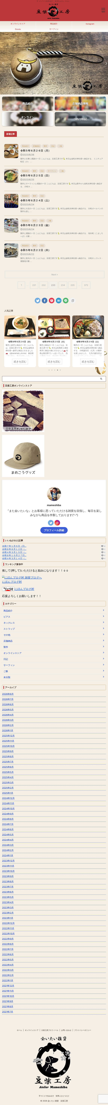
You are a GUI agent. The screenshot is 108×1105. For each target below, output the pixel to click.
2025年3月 (8, 782)
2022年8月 (8, 944)
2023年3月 (8, 907)
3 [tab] (54, 370)
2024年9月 (8, 813)
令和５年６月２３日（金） (35, 225)
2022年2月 (8, 975)
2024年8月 (8, 819)
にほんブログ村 (12, 581)
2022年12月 (8, 923)
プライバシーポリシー (82, 1030)
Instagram (90, 24)
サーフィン (53, 29)
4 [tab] (57, 370)
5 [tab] (60, 370)
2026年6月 (8, 704)
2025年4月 (8, 777)
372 (86, 285)
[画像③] (54, 1091)
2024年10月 (8, 808)
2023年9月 (8, 876)
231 (34, 285)
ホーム (19, 1030)
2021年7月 (7, 1011)
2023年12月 (8, 860)
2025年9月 (8, 751)
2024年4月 (8, 839)
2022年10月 (8, 933)
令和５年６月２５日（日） (35, 175)
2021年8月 (7, 1006)
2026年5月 (8, 709)
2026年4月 (8, 714)
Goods (18, 29)
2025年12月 (8, 735)
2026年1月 (7, 730)
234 (63, 285)
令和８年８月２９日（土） (88, 341)
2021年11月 (8, 990)
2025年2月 (8, 787)
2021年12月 (8, 985)
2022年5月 (8, 959)
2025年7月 (8, 761)
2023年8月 (8, 881)
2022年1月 (7, 980)
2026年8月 (8, 694)
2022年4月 (8, 964)
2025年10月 (8, 746)
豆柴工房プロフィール (49, 1030)
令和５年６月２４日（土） (35, 200)
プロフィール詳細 (54, 530)
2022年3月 (8, 970)
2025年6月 (8, 766)
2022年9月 (8, 938)
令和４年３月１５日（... (14, 552)
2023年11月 (8, 865)
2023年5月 (8, 897)
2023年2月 (8, 912)
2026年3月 (8, 720)
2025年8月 (8, 756)
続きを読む (20, 361)
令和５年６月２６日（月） (35, 150)
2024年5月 (8, 834)
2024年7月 (8, 824)
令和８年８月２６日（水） (20, 341)
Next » (54, 274)
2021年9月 (7, 1001)
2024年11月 (8, 803)
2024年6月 (8, 829)
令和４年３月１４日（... (14, 558)
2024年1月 (7, 855)
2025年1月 (7, 793)
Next (105, 63)
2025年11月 (8, 740)
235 (73, 285)
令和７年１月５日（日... (14, 546)
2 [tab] (51, 370)
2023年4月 (8, 902)
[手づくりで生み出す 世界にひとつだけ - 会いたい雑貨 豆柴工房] (58, 300)
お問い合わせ (66, 1030)
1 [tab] (49, 370)
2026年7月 (8, 699)
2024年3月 (8, 845)
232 (44, 285)
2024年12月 (8, 798)
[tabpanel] (20, 341)
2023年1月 (7, 918)
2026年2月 (8, 725)
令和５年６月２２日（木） (35, 250)
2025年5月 (8, 772)
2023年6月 (8, 891)
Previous (2, 63)
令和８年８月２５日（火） (54, 341)
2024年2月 (8, 850)
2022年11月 (8, 928)
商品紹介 (54, 24)
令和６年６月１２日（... (14, 549)
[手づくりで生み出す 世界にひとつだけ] (53, 18)
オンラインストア (18, 24)
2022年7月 (8, 949)
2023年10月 (8, 871)
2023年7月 (8, 886)
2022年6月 (8, 954)
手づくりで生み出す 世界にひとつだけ (54, 1096)
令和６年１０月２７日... (14, 555)
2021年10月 (8, 996)
